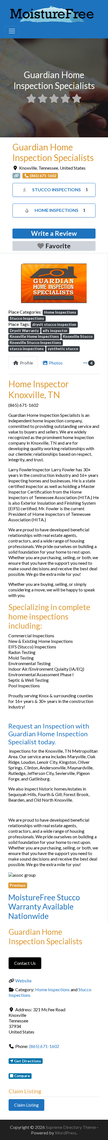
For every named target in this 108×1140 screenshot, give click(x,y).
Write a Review (54, 233)
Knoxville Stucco (77, 336)
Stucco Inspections (56, 189)
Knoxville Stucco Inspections (35, 342)
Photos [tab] (56, 362)
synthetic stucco (63, 348)
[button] (15, 283)
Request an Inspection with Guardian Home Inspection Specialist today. (48, 734)
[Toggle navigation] (11, 31)
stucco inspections (27, 348)
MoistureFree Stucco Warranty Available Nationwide (44, 907)
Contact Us (25, 963)
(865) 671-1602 (44, 1046)
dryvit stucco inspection (54, 324)
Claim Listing (26, 1104)
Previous (17, 885)
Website (23, 980)
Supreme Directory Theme (71, 1127)
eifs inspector (55, 330)
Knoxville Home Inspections (34, 336)
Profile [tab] (26, 362)
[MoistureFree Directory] (51, 13)
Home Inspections (56, 210)
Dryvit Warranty (24, 330)
